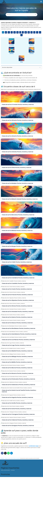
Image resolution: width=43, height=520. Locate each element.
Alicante (31, 45)
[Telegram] (11, 453)
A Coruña (11, 45)
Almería (11, 53)
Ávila (21, 62)
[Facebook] (2, 453)
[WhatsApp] (8, 453)
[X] (5, 453)
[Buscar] (35, 14)
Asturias (31, 53)
